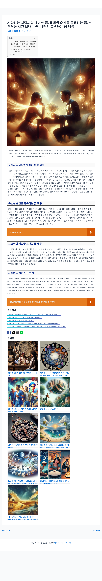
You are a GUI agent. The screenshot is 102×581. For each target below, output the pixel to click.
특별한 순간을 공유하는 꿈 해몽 (24, 44)
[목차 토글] (34, 38)
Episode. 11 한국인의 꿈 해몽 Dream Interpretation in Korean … (33, 323)
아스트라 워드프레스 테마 (63, 543)
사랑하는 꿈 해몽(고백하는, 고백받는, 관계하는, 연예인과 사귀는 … (34, 314)
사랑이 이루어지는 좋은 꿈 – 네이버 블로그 (24, 317)
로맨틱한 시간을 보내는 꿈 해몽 (24, 47)
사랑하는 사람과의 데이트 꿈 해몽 (25, 41)
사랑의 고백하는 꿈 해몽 (22, 49)
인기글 (12, 54)
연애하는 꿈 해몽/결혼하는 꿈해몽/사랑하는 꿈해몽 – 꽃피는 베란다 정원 (36, 326)
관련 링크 (20, 51)
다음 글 (96, 530)
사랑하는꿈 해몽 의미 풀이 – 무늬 (20, 320)
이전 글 (6, 530)
